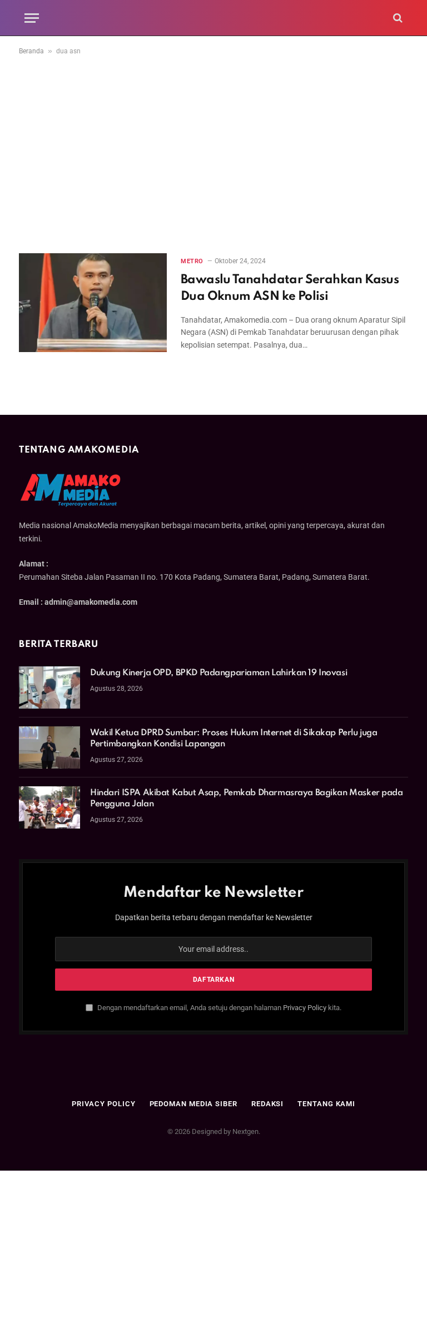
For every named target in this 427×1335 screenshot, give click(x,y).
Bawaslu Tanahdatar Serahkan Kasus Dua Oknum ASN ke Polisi (290, 288)
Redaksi (267, 1104)
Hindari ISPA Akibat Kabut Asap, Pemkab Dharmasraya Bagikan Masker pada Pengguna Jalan (246, 799)
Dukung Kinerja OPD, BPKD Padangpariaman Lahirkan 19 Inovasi (218, 673)
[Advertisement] (213, 152)
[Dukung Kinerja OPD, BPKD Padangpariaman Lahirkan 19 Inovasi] (49, 687)
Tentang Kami (326, 1104)
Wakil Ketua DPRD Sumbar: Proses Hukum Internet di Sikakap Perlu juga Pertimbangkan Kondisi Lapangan (233, 739)
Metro (192, 261)
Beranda (31, 51)
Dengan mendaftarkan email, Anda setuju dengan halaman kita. (218, 1007)
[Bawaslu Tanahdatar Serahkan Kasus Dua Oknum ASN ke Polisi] (93, 302)
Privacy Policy (304, 1007)
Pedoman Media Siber (193, 1104)
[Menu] (31, 18)
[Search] (397, 18)
